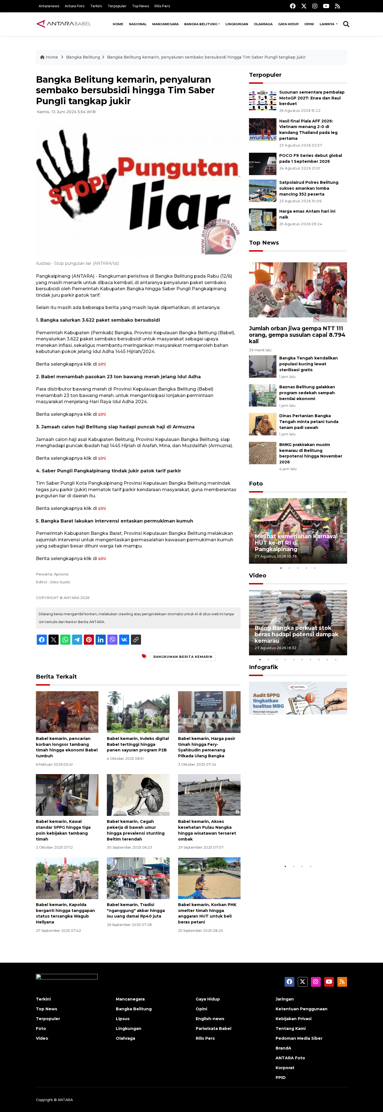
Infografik (263, 667)
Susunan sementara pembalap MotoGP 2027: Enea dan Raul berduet (312, 98)
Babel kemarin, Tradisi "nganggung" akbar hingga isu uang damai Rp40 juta (136, 910)
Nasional (138, 24)
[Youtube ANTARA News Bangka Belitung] (326, 6)
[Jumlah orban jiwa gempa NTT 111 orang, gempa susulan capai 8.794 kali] (298, 289)
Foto (256, 483)
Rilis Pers (162, 6)
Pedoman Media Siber (299, 1038)
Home (118, 24)
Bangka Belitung (200, 24)
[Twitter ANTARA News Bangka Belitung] (304, 6)
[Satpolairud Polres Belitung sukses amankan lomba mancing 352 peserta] (262, 190)
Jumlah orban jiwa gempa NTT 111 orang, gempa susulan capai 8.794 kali (297, 335)
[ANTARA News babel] (64, 24)
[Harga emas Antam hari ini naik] (262, 219)
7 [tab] (310, 659)
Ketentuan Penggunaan (301, 1008)
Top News (140, 6)
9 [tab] (327, 659)
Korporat (285, 1067)
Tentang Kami (291, 1028)
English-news (210, 1018)
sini (102, 364)
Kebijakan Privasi (294, 1018)
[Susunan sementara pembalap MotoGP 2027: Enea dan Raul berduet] (262, 100)
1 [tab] (281, 568)
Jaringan (285, 999)
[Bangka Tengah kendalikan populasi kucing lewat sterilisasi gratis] (262, 366)
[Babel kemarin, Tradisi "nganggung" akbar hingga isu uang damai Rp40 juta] (138, 878)
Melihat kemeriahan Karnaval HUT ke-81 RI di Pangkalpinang (296, 542)
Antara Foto (75, 6)
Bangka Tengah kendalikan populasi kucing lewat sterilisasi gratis (308, 364)
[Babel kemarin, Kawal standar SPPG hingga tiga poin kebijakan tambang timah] (67, 794)
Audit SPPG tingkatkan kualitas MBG (287, 843)
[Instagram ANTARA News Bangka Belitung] (314, 6)
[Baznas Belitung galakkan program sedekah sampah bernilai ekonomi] (262, 395)
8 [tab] (319, 659)
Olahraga (263, 24)
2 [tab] (289, 568)
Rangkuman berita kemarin (183, 657)
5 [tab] (315, 568)
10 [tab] (336, 659)
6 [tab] (302, 659)
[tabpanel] (298, 530)
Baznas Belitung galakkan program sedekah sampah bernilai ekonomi (307, 392)
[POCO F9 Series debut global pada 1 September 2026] (262, 163)
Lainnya (327, 24)
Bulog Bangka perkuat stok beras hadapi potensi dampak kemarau (296, 634)
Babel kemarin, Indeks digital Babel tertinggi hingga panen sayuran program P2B (138, 744)
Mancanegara (165, 24)
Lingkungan (236, 24)
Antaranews (49, 6)
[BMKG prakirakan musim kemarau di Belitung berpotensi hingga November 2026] (262, 452)
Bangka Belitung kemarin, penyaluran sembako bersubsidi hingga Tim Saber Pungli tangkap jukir (206, 57)
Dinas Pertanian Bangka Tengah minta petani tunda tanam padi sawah (308, 421)
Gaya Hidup (288, 24)
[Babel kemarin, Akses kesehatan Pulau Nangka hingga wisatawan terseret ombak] (209, 794)
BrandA (283, 1048)
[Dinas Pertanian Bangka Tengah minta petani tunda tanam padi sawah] (262, 423)
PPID (281, 1077)
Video (257, 575)
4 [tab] (306, 568)
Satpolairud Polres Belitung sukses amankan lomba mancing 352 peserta (308, 188)
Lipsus (123, 1018)
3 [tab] (298, 568)
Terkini (96, 6)
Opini (309, 24)
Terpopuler (117, 6)
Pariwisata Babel (213, 1028)
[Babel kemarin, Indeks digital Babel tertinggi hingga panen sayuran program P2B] (138, 711)
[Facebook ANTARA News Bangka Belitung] (293, 6)
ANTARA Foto (290, 1057)
